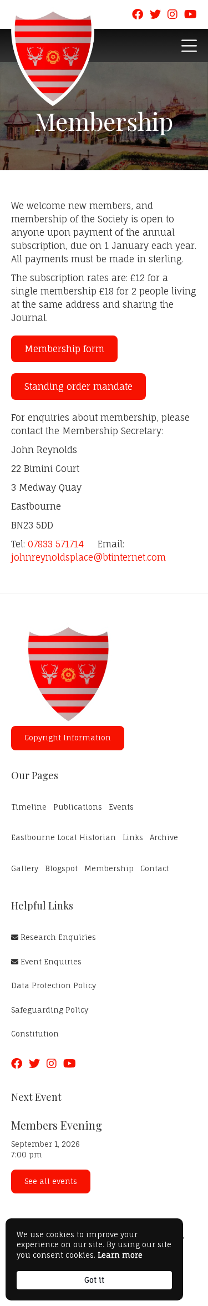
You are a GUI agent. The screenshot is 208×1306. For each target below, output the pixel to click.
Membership (109, 868)
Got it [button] (94, 1279)
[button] (189, 45)
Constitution (35, 1033)
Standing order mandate (78, 386)
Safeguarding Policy (49, 1009)
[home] (52, 56)
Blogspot (61, 868)
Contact (154, 868)
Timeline (29, 806)
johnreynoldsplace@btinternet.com (88, 557)
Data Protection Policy (53, 985)
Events (121, 806)
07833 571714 (56, 544)
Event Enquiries (46, 961)
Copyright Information (67, 737)
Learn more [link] (120, 1255)
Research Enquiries (53, 937)
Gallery (24, 868)
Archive (164, 837)
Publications (77, 806)
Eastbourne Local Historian (63, 837)
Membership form (64, 348)
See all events (50, 1181)
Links (133, 837)
